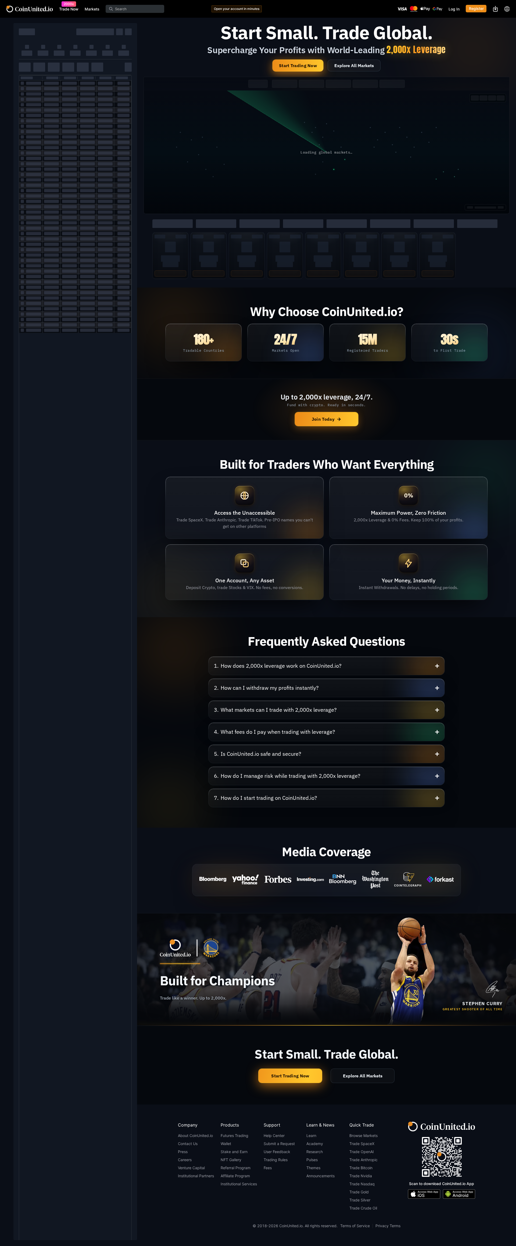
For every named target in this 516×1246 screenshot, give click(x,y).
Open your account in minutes (236, 9)
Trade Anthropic (363, 1159)
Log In (454, 9)
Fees (268, 1167)
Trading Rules (276, 1159)
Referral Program (235, 1167)
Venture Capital (191, 1167)
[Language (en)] (507, 9)
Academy (314, 1143)
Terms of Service (355, 1225)
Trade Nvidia (360, 1176)
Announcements (320, 1176)
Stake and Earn (234, 1151)
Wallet (226, 1143)
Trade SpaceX (361, 1143)
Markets (92, 9)
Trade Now (68, 9)
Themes (313, 1167)
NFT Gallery (231, 1159)
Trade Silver (359, 1200)
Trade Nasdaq (362, 1184)
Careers (185, 1159)
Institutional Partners (196, 1176)
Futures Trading (234, 1135)
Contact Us (188, 1143)
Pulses (312, 1159)
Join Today (326, 419)
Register (476, 8)
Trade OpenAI (361, 1151)
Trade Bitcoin (360, 1167)
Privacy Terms (387, 1225)
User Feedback (277, 1151)
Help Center (274, 1135)
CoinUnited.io (29, 9)
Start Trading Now (298, 65)
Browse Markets (363, 1135)
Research (314, 1151)
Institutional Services (239, 1184)
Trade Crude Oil (363, 1208)
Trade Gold (359, 1192)
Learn (311, 1135)
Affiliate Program (235, 1176)
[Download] (495, 8)
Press (183, 1151)
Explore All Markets (354, 65)
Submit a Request (279, 1143)
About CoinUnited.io (195, 1135)
